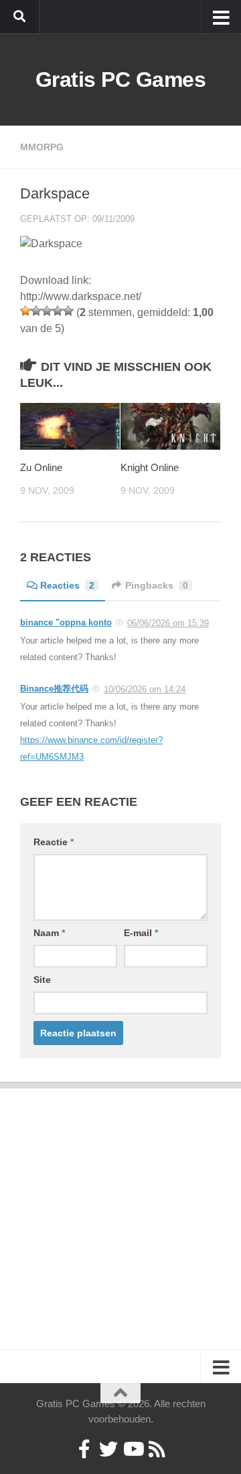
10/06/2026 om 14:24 (144, 689)
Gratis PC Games (120, 79)
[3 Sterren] (47, 310)
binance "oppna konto (66, 622)
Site (42, 979)
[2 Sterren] (36, 310)
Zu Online (41, 467)
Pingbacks (156, 585)
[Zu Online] (70, 426)
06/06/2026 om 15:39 (168, 623)
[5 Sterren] (68, 310)
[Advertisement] (120, 1208)
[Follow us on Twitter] (108, 1449)
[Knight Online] (170, 426)
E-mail (141, 932)
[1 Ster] (25, 310)
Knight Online (149, 467)
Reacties (67, 585)
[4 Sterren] (57, 310)
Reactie (53, 842)
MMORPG (42, 147)
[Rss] (156, 1449)
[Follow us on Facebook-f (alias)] (84, 1449)
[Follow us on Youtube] (132, 1449)
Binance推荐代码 (54, 689)
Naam (49, 932)
